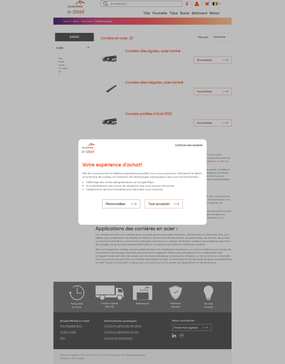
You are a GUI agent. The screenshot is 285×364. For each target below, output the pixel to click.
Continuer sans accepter (189, 145)
